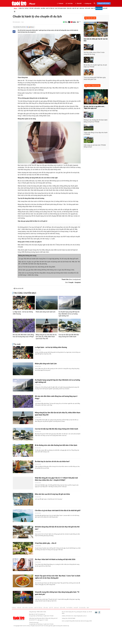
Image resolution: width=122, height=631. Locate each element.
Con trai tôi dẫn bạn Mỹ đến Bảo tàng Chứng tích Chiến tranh (69, 335)
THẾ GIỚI (19, 607)
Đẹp (78, 8)
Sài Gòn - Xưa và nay (92, 85)
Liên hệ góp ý (86, 621)
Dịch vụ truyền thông (67, 621)
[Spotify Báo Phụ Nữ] (65, 22)
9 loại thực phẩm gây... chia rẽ (45, 543)
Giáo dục (81, 8)
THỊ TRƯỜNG (69, 607)
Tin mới (16, 344)
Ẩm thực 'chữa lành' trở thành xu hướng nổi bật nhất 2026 (55, 559)
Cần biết (79, 3)
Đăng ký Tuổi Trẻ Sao (103, 3)
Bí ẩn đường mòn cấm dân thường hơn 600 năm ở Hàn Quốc (56, 445)
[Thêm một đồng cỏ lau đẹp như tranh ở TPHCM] (88, 127)
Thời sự (26, 8)
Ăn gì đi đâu (99, 8)
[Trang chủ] (15, 8)
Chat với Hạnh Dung (60, 8)
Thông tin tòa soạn (33, 622)
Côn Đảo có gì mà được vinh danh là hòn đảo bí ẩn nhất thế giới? (58, 510)
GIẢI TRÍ (51, 607)
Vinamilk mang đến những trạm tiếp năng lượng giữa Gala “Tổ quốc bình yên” (57, 593)
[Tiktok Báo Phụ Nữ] (69, 22)
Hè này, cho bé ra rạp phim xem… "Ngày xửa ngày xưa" (94, 107)
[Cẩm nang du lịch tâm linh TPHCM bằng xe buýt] (88, 140)
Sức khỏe (87, 8)
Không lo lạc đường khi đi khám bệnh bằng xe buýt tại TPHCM (95, 121)
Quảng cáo (88, 3)
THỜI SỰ (14, 607)
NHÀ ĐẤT (76, 607)
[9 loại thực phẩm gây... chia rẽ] (23, 548)
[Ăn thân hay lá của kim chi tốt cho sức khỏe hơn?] (23, 466)
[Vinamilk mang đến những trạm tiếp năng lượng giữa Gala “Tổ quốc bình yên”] (23, 597)
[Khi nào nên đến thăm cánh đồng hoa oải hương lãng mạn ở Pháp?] (24, 325)
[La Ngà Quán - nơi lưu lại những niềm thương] (24, 303)
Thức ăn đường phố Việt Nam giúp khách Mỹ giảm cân (95, 78)
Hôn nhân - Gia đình (39, 8)
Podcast (61, 3)
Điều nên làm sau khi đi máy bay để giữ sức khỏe (52, 494)
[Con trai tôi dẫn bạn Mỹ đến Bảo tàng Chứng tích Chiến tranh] (70, 325)
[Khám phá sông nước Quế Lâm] (47, 303)
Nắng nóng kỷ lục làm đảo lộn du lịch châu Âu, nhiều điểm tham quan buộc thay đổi (46, 337)
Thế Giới (31, 8)
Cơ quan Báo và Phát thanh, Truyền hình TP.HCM (41, 624)
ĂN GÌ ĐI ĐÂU (82, 607)
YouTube (70, 3)
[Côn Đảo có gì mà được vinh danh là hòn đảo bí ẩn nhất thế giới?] (23, 515)
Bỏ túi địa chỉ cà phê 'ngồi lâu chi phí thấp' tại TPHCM (95, 66)
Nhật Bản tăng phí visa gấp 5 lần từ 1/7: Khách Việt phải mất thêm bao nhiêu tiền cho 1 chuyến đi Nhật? (56, 479)
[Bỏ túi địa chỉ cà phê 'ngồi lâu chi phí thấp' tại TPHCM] (88, 60)
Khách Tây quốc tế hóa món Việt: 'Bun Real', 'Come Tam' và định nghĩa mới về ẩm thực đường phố (57, 577)
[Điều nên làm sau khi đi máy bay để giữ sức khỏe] (23, 499)
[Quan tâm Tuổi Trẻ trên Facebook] (99, 612)
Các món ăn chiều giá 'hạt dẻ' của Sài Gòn (96, 40)
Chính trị (21, 8)
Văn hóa (69, 8)
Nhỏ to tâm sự (50, 8)
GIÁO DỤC (56, 607)
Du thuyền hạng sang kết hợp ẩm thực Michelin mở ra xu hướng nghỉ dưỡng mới (69, 314)
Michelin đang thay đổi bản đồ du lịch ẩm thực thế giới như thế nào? (57, 528)
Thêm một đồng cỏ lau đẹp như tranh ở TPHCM (95, 133)
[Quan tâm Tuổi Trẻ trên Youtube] (96, 612)
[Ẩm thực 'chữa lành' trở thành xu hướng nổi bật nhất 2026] (23, 564)
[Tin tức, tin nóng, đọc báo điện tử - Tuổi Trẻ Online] (19, 3)
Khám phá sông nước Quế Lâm (45, 312)
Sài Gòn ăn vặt (90, 18)
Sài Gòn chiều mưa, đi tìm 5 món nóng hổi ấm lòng (94, 53)
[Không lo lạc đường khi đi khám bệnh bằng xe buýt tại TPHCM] (88, 115)
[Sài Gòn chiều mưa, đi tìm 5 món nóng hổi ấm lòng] (88, 47)
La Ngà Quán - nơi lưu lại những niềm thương (23, 313)
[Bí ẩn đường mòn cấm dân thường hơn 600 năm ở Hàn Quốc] (23, 450)
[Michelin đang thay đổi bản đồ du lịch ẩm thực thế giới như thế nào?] (23, 532)
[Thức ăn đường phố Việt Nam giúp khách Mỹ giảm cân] (88, 72)
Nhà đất (105, 8)
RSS (91, 621)
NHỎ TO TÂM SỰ (38, 607)
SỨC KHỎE (62, 607)
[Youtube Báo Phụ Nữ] (73, 22)
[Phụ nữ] (31, 3)
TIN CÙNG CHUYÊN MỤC (24, 293)
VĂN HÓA (45, 607)
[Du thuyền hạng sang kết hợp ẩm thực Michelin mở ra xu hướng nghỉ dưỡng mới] (70, 303)
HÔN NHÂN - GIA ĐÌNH (27, 607)
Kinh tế (93, 8)
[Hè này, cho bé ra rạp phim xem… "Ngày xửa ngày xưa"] (96, 96)
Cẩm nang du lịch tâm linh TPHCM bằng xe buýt (95, 146)
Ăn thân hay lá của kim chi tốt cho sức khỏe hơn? (52, 461)
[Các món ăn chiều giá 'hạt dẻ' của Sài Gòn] (96, 29)
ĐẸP (88, 607)
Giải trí (74, 8)
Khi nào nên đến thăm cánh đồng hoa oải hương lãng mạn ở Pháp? (23, 335)
